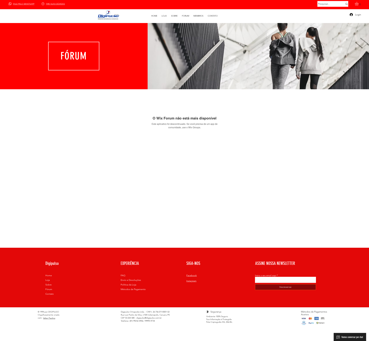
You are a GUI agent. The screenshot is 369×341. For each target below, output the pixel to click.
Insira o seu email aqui (265, 275)
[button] (359, 3)
